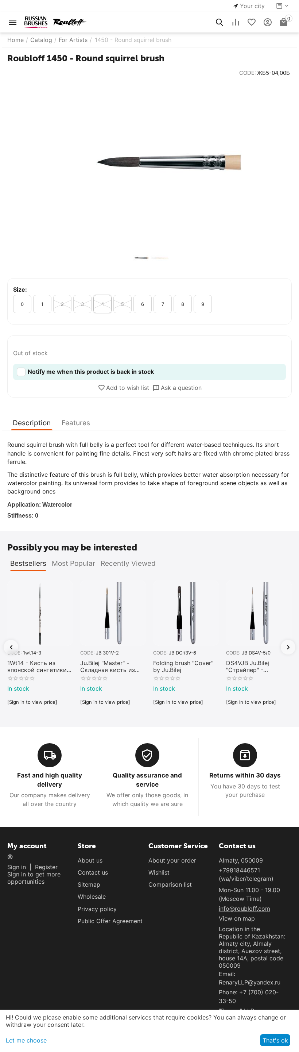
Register (46, 867)
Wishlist (159, 872)
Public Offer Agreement (110, 921)
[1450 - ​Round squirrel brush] (149, 162)
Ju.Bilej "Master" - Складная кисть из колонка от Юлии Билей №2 (107, 666)
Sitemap (89, 884)
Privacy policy (97, 909)
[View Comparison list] (235, 22)
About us (90, 860)
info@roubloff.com (244, 908)
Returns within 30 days (245, 775)
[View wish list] (251, 22)
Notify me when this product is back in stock (91, 371)
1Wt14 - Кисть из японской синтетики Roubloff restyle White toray (38, 666)
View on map (237, 918)
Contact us (93, 872)
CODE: (247, 72)
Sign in (16, 867)
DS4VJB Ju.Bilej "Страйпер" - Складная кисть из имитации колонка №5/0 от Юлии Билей (257, 666)
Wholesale (92, 896)
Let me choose (26, 1040)
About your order (172, 860)
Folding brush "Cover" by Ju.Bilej (183, 666)
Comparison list (170, 884)
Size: (20, 289)
